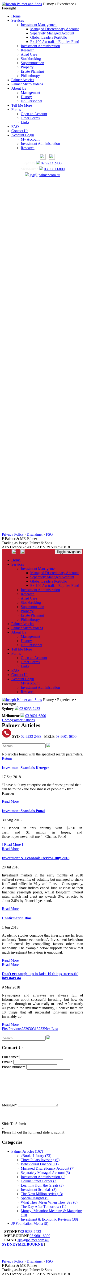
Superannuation (32, 63)
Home (16, 16)
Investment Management (39, 25)
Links (25, 122)
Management (30, 93)
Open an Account (34, 114)
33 (42, 1029)
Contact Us (19, 131)
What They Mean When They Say (49, 1202)
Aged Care (29, 54)
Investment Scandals (38, 1190)
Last (54, 1029)
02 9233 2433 (51, 163)
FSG (49, 534)
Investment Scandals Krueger (25, 768)
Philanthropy (30, 76)
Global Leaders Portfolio (48, 37)
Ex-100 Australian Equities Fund (54, 42)
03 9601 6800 (54, 169)
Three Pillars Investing (40, 1160)
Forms (16, 110)
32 (38, 1029)
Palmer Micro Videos (27, 84)
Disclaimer (35, 534)
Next (47, 1029)
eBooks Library (36, 1156)
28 (23, 1029)
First (5, 1029)
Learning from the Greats (42, 1185)
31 (35, 1029)
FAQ (15, 127)
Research (27, 50)
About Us (18, 88)
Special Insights (35, 1198)
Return (7, 758)
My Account (30, 139)
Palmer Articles (22, 80)
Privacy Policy (13, 534)
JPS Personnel (31, 101)
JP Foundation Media (29, 1224)
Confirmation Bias (16, 918)
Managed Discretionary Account (54, 29)
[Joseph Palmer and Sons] (22, 4)
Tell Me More (21, 105)
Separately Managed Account (52, 33)
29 (27, 1029)
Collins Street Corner (39, 1181)
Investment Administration (40, 46)
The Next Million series (42, 1194)
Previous (14, 1029)
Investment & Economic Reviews (49, 1219)
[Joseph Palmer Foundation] (51, 158)
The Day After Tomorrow (43, 1207)
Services (17, 20)
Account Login (22, 135)
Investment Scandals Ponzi (23, 811)
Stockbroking (31, 59)
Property (27, 67)
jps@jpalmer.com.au (45, 175)
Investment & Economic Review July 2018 (35, 858)
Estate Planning (32, 71)
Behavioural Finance (40, 1164)
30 (31, 1029)
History (26, 97)
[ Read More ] (12, 844)
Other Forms (30, 118)
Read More (10, 801)
